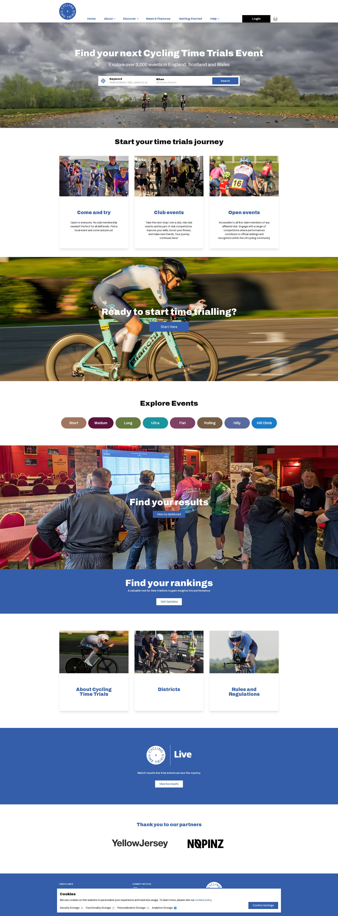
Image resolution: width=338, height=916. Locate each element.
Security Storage (69, 908)
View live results (169, 783)
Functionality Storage (98, 908)
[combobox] (126, 82)
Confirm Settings (263, 905)
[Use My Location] (103, 80)
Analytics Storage (162, 908)
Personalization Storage (131, 908)
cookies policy (203, 900)
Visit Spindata (169, 601)
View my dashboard (169, 514)
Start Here (169, 327)
